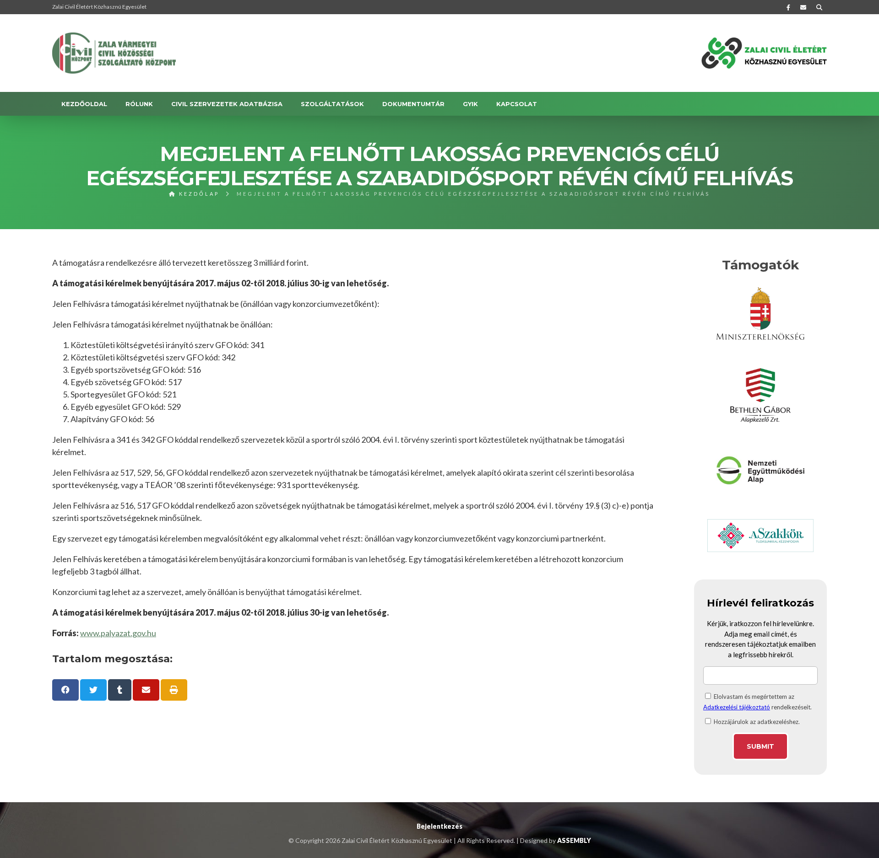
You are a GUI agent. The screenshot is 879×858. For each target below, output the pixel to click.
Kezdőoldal (84, 103)
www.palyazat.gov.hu (118, 633)
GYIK (470, 103)
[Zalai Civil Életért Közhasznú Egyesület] (114, 53)
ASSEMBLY (574, 840)
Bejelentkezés (439, 826)
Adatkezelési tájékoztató (736, 707)
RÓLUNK (139, 103)
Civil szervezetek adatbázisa (226, 103)
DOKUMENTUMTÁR (413, 103)
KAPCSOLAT (516, 103)
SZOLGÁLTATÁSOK (332, 103)
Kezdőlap (197, 194)
